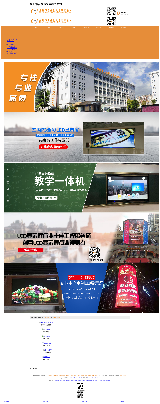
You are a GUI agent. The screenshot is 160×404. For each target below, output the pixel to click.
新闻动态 (61, 27)
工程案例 (86, 27)
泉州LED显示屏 (58, 380)
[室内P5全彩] (46, 329)
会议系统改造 (62, 375)
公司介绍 (48, 27)
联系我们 (123, 27)
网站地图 (94, 378)
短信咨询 (45, 401)
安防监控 (68, 375)
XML (98, 378)
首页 (36, 27)
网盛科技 (89, 378)
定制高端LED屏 (12, 53)
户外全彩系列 (88, 375)
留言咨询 (84, 401)
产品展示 (73, 27)
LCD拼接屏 (10, 44)
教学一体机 (10, 41)
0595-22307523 (123, 375)
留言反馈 (98, 27)
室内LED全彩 (11, 49)
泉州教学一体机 (81, 380)
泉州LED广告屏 (98, 380)
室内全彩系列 (56, 317)
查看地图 (123, 401)
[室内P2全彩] (48, 350)
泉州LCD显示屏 (66, 380)
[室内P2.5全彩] (46, 343)
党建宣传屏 (55, 375)
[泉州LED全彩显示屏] (46, 322)
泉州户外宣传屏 (106, 380)
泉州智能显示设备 (90, 380)
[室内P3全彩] (46, 336)
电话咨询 (6, 401)
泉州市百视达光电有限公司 (76, 378)
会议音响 (50, 375)
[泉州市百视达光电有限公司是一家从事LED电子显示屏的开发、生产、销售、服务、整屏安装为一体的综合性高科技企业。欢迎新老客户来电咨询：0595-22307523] (73, 11)
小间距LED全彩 (12, 48)
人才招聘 (111, 27)
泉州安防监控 (74, 380)
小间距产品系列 (12, 39)
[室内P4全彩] (46, 357)
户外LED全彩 (11, 46)
